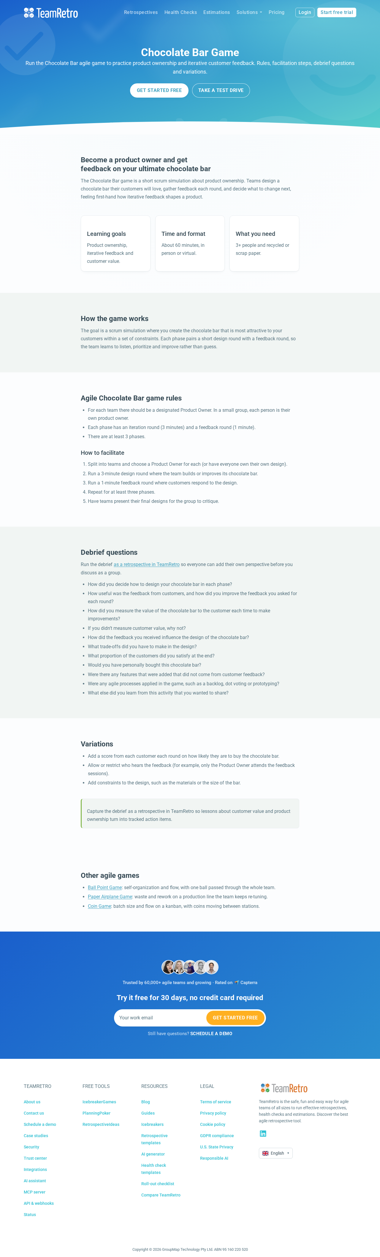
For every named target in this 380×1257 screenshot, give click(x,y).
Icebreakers (152, 1124)
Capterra (248, 983)
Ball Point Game (105, 887)
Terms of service (215, 1101)
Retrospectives (141, 12)
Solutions (247, 12)
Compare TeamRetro (160, 1195)
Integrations (35, 1169)
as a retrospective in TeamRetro (147, 564)
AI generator (153, 1154)
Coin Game (99, 906)
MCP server (34, 1192)
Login (305, 12)
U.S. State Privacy (216, 1147)
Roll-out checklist (157, 1183)
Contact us (34, 1113)
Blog (145, 1101)
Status (30, 1214)
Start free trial (337, 12)
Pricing (277, 12)
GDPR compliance (217, 1135)
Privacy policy (213, 1113)
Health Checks (180, 12)
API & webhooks (39, 1203)
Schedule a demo (40, 1124)
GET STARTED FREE (159, 90)
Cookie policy (212, 1124)
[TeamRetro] (51, 12)
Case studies (36, 1135)
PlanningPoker (96, 1113)
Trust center (35, 1158)
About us (32, 1101)
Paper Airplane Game (110, 897)
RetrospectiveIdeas (101, 1124)
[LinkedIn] (263, 1133)
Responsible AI (214, 1158)
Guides (148, 1113)
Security (31, 1147)
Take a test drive (221, 90)
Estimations (216, 12)
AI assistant (35, 1180)
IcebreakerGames (99, 1101)
